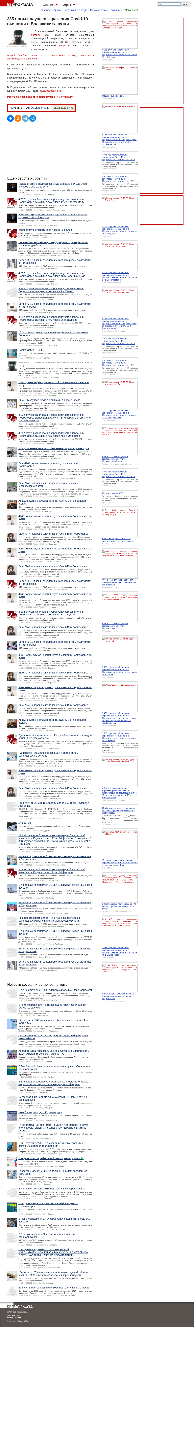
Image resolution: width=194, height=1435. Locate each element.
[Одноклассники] (17, 118)
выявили (35, 35)
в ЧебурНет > (131, 10)
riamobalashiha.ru (19, 46)
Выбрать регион (14, 1318)
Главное (46, 10)
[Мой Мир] (32, 118)
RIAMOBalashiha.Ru (36, 107)
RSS (27, 1321)
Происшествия (99, 10)
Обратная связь (13, 1315)
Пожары (115, 10)
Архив (57, 10)
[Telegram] (25, 118)
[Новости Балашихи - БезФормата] (17, 3)
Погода (83, 10)
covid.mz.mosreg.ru (50, 90)
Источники (69, 10)
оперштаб (64, 45)
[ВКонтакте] (10, 118)
